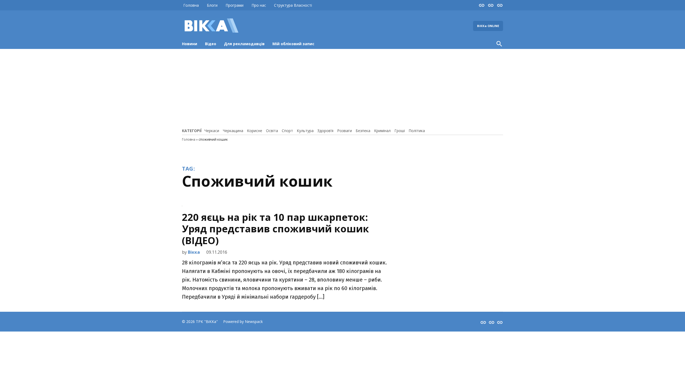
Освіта (272, 130)
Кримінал (382, 130)
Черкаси (211, 130)
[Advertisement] (342, 87)
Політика (417, 130)
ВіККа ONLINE (488, 26)
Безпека (363, 130)
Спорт (287, 130)
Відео (210, 43)
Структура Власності (293, 5)
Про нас (259, 5)
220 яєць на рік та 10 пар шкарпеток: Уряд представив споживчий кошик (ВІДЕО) (275, 229)
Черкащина (233, 130)
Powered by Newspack (243, 321)
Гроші (399, 130)
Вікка (194, 252)
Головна (191, 5)
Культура (305, 130)
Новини (189, 43)
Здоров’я (325, 130)
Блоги (212, 5)
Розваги (344, 130)
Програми (234, 5)
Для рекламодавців (244, 43)
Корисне (254, 130)
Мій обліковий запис (293, 43)
